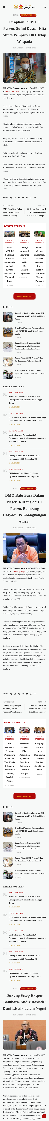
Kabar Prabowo (16, 469)
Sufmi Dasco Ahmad (13, 91)
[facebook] (11, 197)
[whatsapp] (31, 197)
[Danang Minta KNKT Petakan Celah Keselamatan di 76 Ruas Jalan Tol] (8, 361)
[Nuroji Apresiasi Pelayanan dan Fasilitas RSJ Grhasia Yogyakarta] (24, 234)
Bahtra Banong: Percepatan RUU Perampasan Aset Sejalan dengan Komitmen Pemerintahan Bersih (27, 346)
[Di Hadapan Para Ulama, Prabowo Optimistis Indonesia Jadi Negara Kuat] (8, 374)
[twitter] (15, 197)
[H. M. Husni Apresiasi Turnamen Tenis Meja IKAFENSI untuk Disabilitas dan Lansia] (8, 332)
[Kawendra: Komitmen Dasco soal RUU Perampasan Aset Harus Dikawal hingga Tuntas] (8, 317)
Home (15, 15)
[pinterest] (19, 197)
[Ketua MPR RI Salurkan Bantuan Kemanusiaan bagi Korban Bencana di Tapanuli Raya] (9, 234)
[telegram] (23, 197)
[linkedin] (27, 197)
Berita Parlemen (28, 15)
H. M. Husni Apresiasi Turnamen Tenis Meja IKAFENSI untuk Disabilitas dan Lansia (29, 331)
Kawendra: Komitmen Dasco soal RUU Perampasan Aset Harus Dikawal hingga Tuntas (30, 316)
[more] (35, 197)
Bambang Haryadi (20, 571)
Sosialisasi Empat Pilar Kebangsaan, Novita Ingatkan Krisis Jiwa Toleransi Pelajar (24, 758)
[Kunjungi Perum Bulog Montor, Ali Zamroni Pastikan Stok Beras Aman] (39, 730)
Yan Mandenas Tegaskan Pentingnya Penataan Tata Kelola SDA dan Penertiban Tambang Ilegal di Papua (9, 762)
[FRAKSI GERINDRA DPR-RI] (24, 7)
